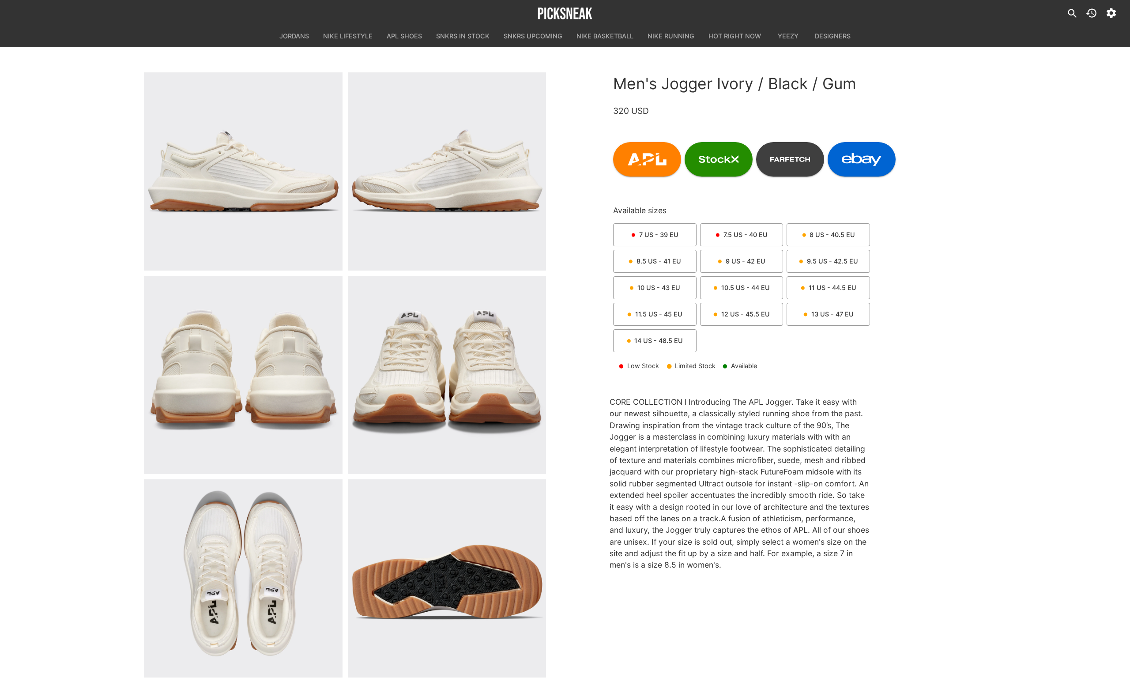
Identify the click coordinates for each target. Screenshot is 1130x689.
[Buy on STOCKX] (719, 159)
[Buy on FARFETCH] (790, 159)
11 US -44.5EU (832, 287)
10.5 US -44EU (745, 287)
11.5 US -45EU (658, 314)
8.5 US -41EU (659, 261)
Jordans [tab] (294, 36)
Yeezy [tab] (788, 36)
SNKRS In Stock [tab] (463, 36)
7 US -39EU (658, 234)
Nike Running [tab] (671, 36)
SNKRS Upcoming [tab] (533, 36)
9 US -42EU (745, 261)
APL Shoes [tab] (404, 36)
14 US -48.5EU (658, 340)
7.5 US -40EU (745, 234)
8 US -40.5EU (832, 234)
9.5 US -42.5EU (832, 261)
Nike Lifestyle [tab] (348, 36)
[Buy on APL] (647, 159)
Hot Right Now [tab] (734, 36)
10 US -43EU (658, 287)
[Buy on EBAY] (862, 159)
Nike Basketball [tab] (604, 36)
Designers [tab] (833, 36)
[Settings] (1111, 13)
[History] (1091, 13)
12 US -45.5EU (745, 314)
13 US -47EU (832, 314)
